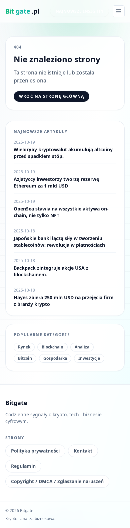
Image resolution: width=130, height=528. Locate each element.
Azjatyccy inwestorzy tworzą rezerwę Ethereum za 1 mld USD (56, 182)
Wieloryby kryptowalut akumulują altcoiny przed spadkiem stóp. (63, 152)
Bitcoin (25, 358)
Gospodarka (55, 358)
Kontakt (83, 451)
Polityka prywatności (35, 451)
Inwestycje (89, 358)
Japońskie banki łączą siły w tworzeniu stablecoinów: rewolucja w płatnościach (59, 241)
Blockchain (52, 347)
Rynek (24, 347)
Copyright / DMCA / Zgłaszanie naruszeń (57, 481)
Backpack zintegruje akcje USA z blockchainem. (51, 271)
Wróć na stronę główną (51, 96)
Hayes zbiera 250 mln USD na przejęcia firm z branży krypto (64, 300)
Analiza (82, 347)
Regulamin (23, 466)
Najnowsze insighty (79, 11)
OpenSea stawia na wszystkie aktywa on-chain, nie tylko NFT (61, 211)
